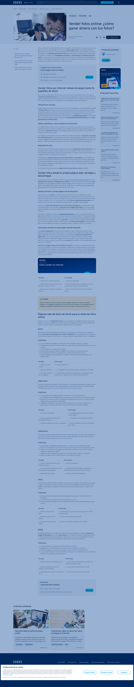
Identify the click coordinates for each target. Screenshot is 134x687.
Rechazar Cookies (106, 672)
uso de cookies (49, 673)
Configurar (27, 673)
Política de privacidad (7, 675)
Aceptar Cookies (13, 677)
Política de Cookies (62, 673)
